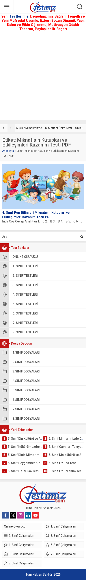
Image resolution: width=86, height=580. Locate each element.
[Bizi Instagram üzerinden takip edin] (20, 515)
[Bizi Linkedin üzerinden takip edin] (28, 515)
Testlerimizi (19, 16)
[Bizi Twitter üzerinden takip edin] (13, 515)
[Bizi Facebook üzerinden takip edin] (5, 515)
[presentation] (3, 128)
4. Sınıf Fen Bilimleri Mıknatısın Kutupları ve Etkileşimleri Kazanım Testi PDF (36, 215)
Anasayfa (8, 150)
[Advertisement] (43, 77)
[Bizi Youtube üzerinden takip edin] (35, 515)
